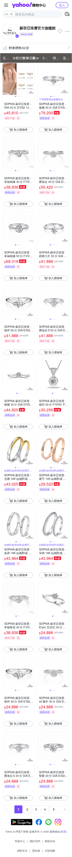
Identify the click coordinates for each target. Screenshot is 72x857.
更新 (63, 831)
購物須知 (50, 841)
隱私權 (36, 850)
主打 (6, 58)
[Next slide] (32, 79)
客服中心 (20, 841)
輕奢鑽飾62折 (19, 47)
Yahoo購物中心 (29, 5)
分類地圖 (50, 850)
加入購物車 (21, 129)
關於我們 (35, 841)
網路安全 (22, 850)
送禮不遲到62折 (66, 58)
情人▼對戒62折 (56, 58)
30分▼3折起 (46, 58)
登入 (62, 5)
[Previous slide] (5, 79)
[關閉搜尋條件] (11, 14)
